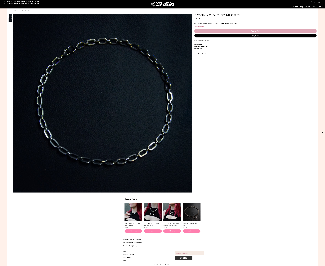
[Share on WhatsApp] (202, 53)
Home (10, 11)
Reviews (125, 251)
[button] (318, 2)
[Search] (311, 2)
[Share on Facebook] (195, 53)
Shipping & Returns (128, 254)
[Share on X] (205, 53)
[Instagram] (322, 133)
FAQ (124, 260)
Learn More (233, 23)
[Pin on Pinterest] (199, 53)
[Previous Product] (122, 212)
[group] (162, 218)
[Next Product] (203, 212)
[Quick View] (133, 212)
